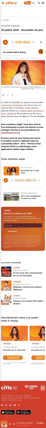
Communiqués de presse (32, 398)
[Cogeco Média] (31, 389)
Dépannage (27, 395)
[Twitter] (8, 95)
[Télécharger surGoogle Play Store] (23, 412)
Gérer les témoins (7, 398)
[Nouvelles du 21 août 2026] (14, 333)
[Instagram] (6, 405)
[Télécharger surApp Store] (8, 412)
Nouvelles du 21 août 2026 (14, 350)
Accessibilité (18, 398)
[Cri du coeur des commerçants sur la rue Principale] (6, 271)
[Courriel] (12, 95)
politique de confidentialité (10, 246)
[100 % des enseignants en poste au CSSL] (11, 196)
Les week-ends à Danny (14, 52)
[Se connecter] (43, 3)
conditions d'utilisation (31, 246)
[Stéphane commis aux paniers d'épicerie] (6, 286)
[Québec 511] (43, 390)
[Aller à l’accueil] (11, 4)
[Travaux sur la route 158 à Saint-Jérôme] (6, 300)
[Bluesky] (15, 405)
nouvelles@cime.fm (10, 133)
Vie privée (19, 395)
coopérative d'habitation (12, 105)
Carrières (4, 400)
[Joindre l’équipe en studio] (33, 3)
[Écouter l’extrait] (5, 42)
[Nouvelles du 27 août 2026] (11, 171)
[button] (10, 424)
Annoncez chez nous (15, 400)
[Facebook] (3, 95)
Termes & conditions (7, 395)
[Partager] (41, 42)
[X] (19, 405)
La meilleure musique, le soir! (26, 423)
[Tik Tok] (10, 405)
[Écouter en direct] (25, 3)
